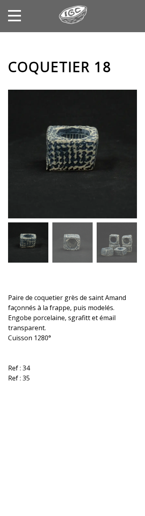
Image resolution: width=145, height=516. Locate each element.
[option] (72, 154)
